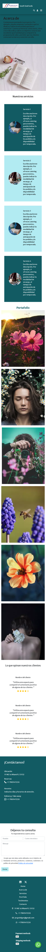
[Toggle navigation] (41, 10)
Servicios (23, 893)
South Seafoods (26, 6)
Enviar (5, 869)
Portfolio (23, 897)
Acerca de (23, 890)
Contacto (23, 904)
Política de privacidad (25, 863)
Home (23, 886)
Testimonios (23, 901)
